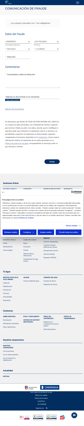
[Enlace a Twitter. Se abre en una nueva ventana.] (46, 408)
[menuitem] (41, 392)
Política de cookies (41, 395)
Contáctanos (42, 137)
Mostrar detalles (72, 226)
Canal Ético (41, 401)
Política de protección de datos (16, 143)
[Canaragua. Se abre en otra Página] (49, 387)
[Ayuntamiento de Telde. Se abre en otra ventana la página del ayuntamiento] (31, 387)
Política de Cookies (26, 218)
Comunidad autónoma (12, 45)
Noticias (6, 376)
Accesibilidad (42, 404)
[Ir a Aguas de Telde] (8, 2)
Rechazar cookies (10, 232)
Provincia (37, 45)
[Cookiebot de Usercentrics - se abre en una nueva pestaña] (73, 192)
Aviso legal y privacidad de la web (41, 392)
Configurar (27, 232)
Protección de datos (41, 398)
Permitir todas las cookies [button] (68, 232)
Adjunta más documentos (14, 109)
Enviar (52, 161)
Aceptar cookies (46, 232)
